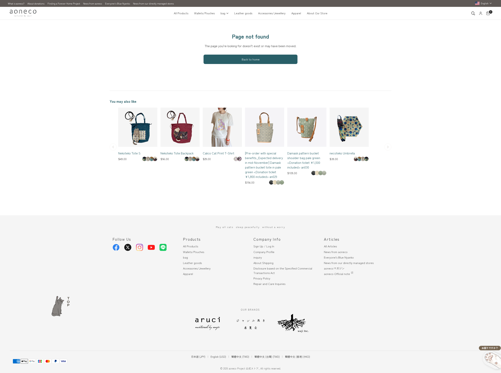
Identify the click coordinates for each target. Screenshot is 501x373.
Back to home (251, 59)
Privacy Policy (261, 278)
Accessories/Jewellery (272, 13)
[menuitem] (182, 13)
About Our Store (317, 13)
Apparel (296, 13)
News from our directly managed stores (153, 3)
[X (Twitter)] (127, 247)
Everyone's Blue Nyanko (117, 3)
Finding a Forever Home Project (64, 3)
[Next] (387, 146)
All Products (181, 13)
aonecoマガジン (334, 268)
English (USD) (218, 357)
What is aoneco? (16, 3)
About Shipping (263, 263)
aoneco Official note (337, 274)
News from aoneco (92, 3)
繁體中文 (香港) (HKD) (297, 357)
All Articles (330, 246)
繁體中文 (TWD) (240, 357)
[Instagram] (139, 247)
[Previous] (113, 146)
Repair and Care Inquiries (269, 284)
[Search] (473, 13)
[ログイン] (481, 13)
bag (223, 13)
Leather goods (243, 13)
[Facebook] (116, 247)
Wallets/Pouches (204, 13)
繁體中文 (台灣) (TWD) (267, 357)
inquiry (257, 257)
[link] (144, 159)
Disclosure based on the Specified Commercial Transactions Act (282, 270)
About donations (35, 3)
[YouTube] (151, 247)
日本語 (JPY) (198, 357)
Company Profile (263, 252)
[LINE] (163, 247)
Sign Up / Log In (263, 246)
